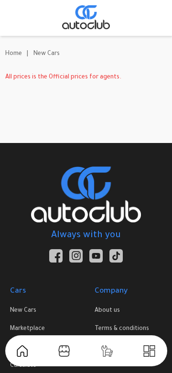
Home (13, 54)
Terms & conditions (122, 329)
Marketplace (27, 329)
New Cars (46, 54)
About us (107, 310)
